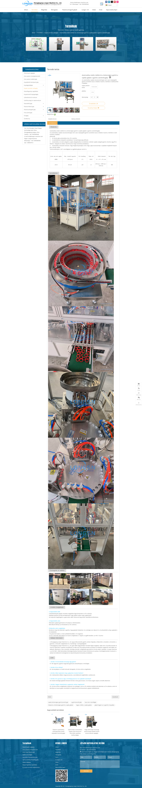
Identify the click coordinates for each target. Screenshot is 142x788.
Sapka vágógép (27, 762)
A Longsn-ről (58, 759)
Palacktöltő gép (28, 103)
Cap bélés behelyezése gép (30, 757)
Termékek (58, 749)
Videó (56, 762)
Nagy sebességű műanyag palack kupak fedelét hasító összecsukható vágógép (91, 731)
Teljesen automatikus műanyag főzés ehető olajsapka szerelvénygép (58, 731)
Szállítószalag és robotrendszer (32, 100)
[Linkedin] (109, 2)
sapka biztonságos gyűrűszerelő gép (58, 702)
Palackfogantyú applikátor (31, 91)
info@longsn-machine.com (81, 2)
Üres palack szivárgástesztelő (32, 76)
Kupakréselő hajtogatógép (31, 94)
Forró (56, 757)
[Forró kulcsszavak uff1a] (101, 3)
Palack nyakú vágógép (29, 747)
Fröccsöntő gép (28, 112)
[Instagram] (117, 2)
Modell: (50, 119)
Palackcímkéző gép (29, 106)
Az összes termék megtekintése (31, 767)
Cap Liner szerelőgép (90, 702)
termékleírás (52, 123)
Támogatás (58, 754)
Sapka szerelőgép (27, 754)
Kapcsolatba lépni (60, 767)
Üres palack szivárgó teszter (30, 749)
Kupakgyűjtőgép (28, 85)
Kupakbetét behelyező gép (31, 82)
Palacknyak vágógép (29, 73)
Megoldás (58, 752)
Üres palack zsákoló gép (30, 79)
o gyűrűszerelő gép (76, 702)
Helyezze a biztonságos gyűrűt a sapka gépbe (60, 705)
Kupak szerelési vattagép (31, 88)
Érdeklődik (92, 104)
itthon (57, 747)
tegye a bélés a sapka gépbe (84, 705)
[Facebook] (106, 2)
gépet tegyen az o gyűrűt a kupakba (104, 705)
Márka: (73, 119)
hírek (56, 765)
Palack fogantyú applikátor (30, 765)
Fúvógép (26, 115)
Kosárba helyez (92, 108)
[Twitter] (112, 2)
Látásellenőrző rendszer (30, 97)
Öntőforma (27, 118)
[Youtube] (115, 2)
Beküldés (86, 771)
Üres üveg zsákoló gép (29, 752)
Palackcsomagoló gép (30, 109)
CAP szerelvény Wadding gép (30, 759)
